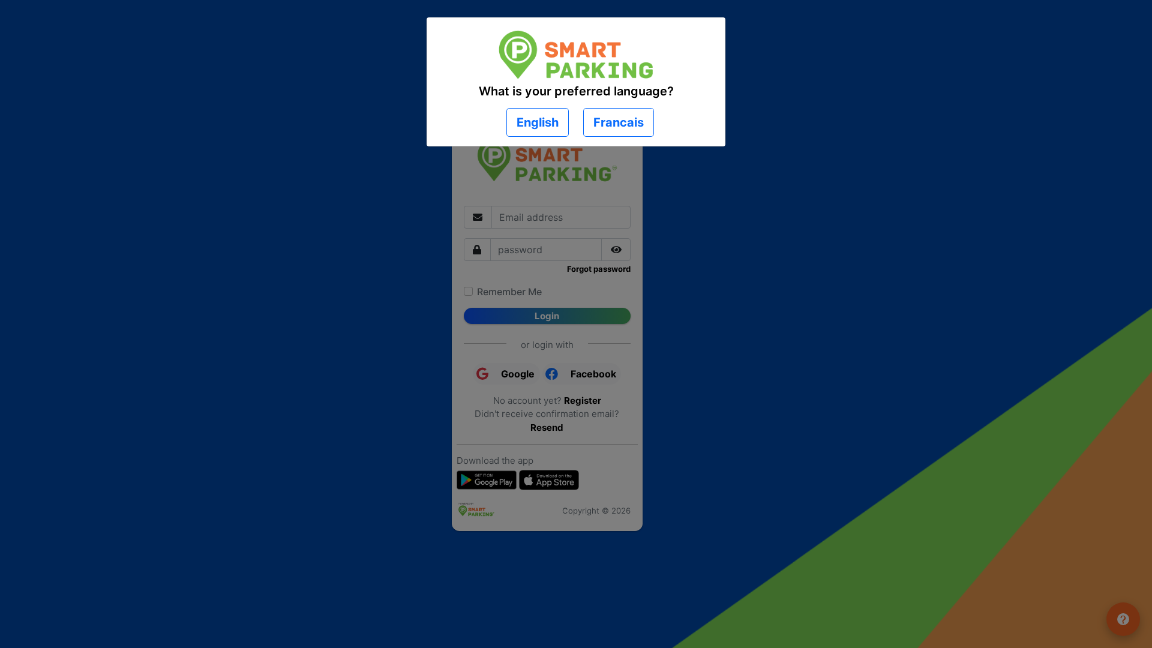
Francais (618, 122)
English (538, 122)
